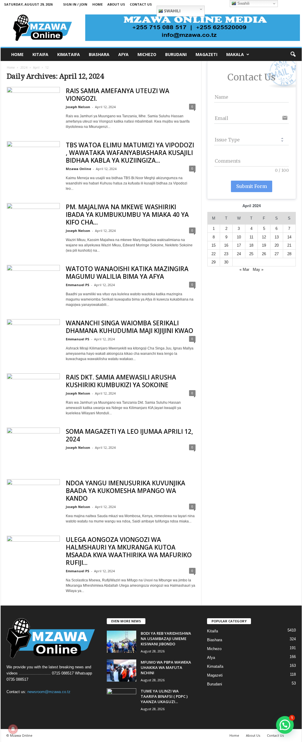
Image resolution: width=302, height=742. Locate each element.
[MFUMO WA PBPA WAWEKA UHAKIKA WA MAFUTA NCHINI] (121, 670)
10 (239, 237)
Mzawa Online (78, 168)
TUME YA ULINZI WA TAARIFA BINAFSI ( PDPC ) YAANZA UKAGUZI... (164, 696)
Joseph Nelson (78, 107)
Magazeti (215, 675)
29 (213, 262)
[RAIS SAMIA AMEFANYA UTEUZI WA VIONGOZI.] (33, 107)
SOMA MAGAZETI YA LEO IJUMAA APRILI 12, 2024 (129, 435)
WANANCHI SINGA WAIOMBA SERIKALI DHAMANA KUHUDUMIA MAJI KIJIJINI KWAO (129, 327)
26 (264, 254)
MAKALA (235, 54)
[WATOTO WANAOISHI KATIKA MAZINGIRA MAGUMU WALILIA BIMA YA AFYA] (33, 285)
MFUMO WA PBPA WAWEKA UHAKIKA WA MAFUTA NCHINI (166, 667)
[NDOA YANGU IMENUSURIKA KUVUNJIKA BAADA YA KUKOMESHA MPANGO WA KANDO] (33, 499)
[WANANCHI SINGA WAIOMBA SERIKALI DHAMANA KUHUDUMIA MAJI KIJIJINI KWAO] (33, 339)
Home (97, 4)
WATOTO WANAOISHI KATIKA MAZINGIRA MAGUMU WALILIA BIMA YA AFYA (127, 273)
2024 (23, 67)
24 (239, 254)
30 (226, 262)
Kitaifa (212, 631)
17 (239, 245)
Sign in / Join (75, 4)
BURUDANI (176, 54)
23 (226, 254)
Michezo (214, 649)
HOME (17, 54)
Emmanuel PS (77, 285)
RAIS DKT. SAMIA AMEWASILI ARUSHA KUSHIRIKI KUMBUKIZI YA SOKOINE (121, 381)
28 (289, 254)
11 (251, 237)
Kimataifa (215, 666)
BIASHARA (99, 54)
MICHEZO (146, 54)
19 (264, 245)
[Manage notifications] (13, 729)
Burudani (214, 684)
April (36, 67)
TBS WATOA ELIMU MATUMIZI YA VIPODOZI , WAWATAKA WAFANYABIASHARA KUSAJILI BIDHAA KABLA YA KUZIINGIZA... (130, 152)
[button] (292, 54)
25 (251, 254)
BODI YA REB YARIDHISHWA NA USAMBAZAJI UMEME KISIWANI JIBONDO (166, 639)
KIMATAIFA (68, 54)
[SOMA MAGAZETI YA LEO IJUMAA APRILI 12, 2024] (33, 447)
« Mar (244, 269)
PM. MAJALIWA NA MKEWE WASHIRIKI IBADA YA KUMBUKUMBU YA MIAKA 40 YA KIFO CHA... (127, 214)
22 (213, 254)
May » (258, 269)
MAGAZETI (206, 54)
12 (264, 237)
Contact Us (141, 4)
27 (277, 254)
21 (289, 245)
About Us (116, 4)
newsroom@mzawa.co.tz (48, 692)
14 (289, 237)
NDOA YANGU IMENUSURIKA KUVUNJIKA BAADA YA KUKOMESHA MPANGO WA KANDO (125, 490)
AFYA (123, 54)
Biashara (214, 640)
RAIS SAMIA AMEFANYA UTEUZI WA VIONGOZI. (117, 95)
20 (277, 245)
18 (251, 245)
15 (213, 245)
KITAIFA (40, 54)
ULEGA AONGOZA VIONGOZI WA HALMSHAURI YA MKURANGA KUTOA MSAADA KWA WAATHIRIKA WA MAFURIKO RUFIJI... (129, 551)
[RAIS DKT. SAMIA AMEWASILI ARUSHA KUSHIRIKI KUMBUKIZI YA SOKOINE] (33, 393)
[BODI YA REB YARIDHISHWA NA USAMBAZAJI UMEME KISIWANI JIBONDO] (121, 642)
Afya (211, 657)
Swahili (171, 11)
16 (226, 245)
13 (277, 237)
